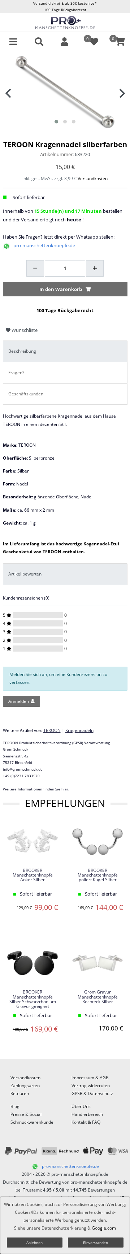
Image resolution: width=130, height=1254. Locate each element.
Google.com (104, 1228)
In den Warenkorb (60, 289)
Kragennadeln (79, 730)
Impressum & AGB (90, 1078)
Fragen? (16, 373)
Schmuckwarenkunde (31, 1122)
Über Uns (81, 1106)
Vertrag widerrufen (91, 1085)
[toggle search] (39, 41)
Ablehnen (34, 1242)
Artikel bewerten (25, 574)
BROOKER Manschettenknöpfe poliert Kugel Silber (98, 875)
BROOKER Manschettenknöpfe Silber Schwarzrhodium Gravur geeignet (32, 999)
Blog (15, 1106)
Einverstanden (95, 1242)
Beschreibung (22, 351)
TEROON (52, 730)
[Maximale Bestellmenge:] (95, 268)
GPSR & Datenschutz (92, 1093)
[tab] (65, 351)
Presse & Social (26, 1114)
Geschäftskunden (25, 394)
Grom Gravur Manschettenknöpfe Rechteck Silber (98, 997)
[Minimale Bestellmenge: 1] (35, 268)
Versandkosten (93, 178)
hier (64, 789)
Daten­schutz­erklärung (64, 1228)
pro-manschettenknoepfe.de (44, 245)
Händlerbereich (87, 1114)
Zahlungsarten (25, 1085)
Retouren (19, 1093)
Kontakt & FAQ (86, 1122)
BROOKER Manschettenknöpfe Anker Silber (33, 875)
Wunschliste (24, 330)
